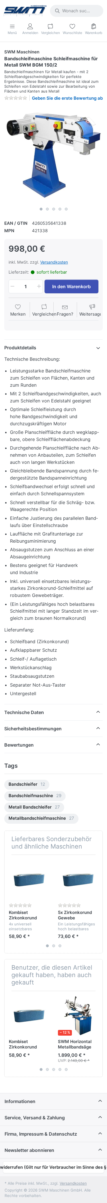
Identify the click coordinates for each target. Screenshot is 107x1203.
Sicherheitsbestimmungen (33, 728)
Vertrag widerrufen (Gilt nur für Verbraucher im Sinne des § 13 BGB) (53, 1167)
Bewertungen (19, 745)
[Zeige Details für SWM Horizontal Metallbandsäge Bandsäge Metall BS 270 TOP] (78, 1015)
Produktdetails (20, 347)
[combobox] (76, 11)
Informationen (20, 1101)
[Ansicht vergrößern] (53, 155)
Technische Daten (24, 712)
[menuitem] (26, 785)
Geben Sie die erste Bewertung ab (67, 98)
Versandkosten (54, 262)
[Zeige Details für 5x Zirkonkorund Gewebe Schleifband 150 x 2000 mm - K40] (78, 879)
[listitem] (53, 155)
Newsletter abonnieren (29, 1150)
